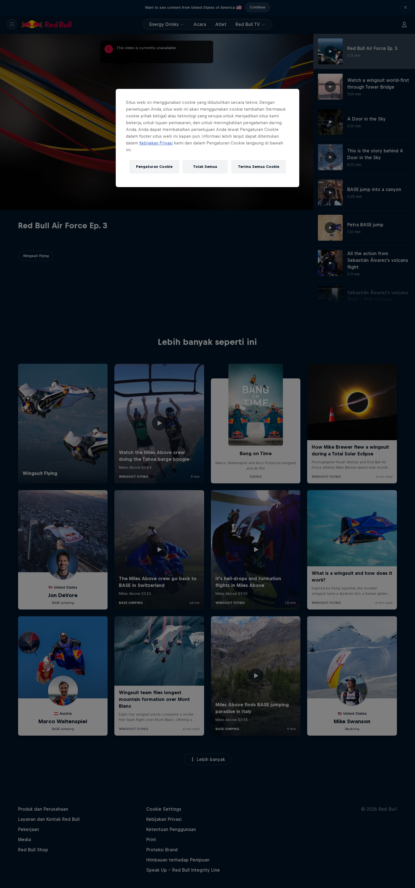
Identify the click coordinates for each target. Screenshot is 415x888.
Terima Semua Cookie (258, 167)
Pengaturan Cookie (154, 167)
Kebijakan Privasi (156, 143)
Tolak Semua (205, 167)
